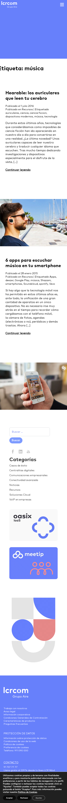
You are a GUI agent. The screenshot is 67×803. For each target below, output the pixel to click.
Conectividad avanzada (23, 480)
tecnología (50, 116)
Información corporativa (17, 715)
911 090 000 (21, 751)
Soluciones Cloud (19, 495)
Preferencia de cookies (16, 747)
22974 (24, 770)
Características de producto (19, 721)
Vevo (52, 284)
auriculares (12, 113)
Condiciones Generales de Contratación (26, 718)
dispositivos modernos (19, 116)
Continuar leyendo (18, 170)
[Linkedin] (20, 451)
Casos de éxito (18, 465)
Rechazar (24, 798)
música (38, 116)
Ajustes (39, 798)
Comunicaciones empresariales (28, 475)
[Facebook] (12, 451)
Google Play (22, 280)
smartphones (13, 284)
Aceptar (9, 798)
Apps (53, 277)
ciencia (24, 113)
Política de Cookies (27, 792)
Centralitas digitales (21, 470)
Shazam (46, 280)
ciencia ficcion (38, 113)
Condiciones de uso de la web (20, 741)
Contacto (11, 762)
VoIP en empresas (20, 499)
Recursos (27, 109)
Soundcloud (30, 284)
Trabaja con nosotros (15, 708)
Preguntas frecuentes (16, 724)
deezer (9, 280)
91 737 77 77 (10, 767)
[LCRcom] (9, 4)
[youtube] (28, 451)
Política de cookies (14, 744)
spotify (43, 284)
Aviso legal (9, 712)
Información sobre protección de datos (25, 738)
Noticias (14, 485)
